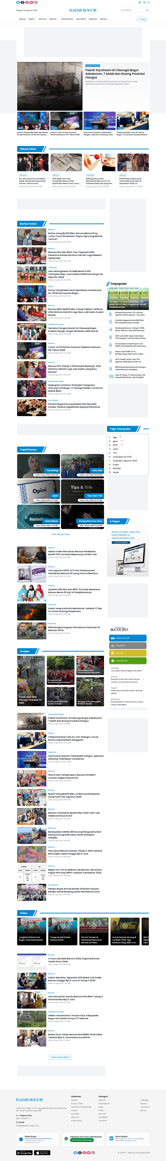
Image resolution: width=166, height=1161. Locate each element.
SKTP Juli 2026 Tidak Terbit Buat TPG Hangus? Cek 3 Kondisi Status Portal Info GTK (130, 338)
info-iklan (75, 1114)
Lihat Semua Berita (60, 1057)
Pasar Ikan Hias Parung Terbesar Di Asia (30, 699)
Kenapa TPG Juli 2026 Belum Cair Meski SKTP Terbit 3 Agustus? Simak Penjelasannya (127, 304)
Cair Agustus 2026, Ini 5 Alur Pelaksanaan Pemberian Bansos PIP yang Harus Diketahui (73, 572)
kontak (74, 1110)
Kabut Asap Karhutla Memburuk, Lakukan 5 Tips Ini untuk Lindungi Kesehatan (75, 610)
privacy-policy (77, 1103)
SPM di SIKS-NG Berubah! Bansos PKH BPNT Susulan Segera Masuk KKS (72, 776)
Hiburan (52, 19)
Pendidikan (53, 885)
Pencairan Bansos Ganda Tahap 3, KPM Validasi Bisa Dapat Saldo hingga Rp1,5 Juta (75, 852)
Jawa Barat (81, 19)
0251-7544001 (22, 1118)
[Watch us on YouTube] (31, 2)
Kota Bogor (53, 400)
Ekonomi (42, 19)
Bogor (31, 19)
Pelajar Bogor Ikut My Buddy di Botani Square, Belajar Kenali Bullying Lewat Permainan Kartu (74, 890)
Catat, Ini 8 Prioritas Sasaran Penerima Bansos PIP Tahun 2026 (65, 133)
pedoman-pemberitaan (81, 1107)
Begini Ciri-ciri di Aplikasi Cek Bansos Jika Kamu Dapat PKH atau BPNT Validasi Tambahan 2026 (75, 871)
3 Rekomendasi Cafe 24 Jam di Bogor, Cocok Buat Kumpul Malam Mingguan (132, 134)
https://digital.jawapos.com (126, 1140)
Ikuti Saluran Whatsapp (82, 1140)
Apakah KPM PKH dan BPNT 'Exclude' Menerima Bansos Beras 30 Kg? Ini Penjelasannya (74, 591)
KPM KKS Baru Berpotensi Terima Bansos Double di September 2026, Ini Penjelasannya (130, 182)
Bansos (22, 19)
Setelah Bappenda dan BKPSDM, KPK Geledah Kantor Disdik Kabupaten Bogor (129, 322)
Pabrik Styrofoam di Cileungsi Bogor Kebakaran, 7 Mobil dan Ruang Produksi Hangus (115, 73)
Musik (50, 286)
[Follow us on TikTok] (36, 2)
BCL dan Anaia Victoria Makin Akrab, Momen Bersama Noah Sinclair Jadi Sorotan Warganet (32, 182)
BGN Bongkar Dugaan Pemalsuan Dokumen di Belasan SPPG (74, 629)
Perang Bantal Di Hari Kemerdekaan (58, 702)
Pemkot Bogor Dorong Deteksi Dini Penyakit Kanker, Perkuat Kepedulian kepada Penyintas (74, 405)
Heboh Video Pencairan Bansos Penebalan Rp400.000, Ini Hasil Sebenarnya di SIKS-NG (72, 553)
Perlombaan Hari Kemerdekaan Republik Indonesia (89, 672)
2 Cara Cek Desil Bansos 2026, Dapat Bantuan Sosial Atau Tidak (74, 960)
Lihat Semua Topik (61, 534)
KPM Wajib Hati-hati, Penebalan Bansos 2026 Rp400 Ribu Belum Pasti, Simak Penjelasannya (66, 182)
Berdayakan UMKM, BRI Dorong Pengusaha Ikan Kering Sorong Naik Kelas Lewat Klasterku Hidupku (74, 834)
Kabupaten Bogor (56, 324)
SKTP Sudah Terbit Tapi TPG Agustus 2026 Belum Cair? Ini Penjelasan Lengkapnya (128, 361)
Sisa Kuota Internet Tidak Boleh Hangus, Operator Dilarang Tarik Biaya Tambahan (98, 134)
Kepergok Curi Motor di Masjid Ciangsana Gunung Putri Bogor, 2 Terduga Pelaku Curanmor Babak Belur (75, 388)
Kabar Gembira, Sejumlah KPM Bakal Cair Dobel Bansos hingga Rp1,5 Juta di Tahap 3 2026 (74, 979)
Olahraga (52, 267)
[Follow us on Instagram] (27, 2)
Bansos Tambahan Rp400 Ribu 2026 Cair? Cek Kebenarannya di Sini (74, 814)
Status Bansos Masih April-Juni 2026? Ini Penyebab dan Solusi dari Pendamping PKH (130, 346)
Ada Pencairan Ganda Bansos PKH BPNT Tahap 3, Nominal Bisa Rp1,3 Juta (75, 998)
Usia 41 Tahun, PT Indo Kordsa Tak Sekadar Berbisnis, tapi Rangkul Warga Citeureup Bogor (130, 377)
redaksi (74, 1100)
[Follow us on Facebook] (18, 2)
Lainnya (103, 19)
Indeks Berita (76, 1120)
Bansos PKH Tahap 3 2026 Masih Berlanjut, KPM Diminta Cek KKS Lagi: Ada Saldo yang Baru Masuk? (74, 369)
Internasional (67, 19)
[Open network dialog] (140, 2)
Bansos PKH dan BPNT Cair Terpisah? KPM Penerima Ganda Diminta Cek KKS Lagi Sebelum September (75, 255)
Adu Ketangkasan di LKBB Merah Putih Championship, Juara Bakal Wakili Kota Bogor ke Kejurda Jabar (75, 274)
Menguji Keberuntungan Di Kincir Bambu (89, 702)
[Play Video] (31, 925)
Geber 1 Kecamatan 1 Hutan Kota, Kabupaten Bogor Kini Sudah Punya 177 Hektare (73, 1017)
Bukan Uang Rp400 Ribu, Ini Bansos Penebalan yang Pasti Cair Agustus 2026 (74, 795)
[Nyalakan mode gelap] (148, 2)
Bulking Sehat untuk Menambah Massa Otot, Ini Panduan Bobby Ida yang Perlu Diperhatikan (99, 182)
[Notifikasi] (144, 2)
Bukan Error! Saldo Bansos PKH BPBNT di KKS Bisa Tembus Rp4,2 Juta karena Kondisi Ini (75, 1036)
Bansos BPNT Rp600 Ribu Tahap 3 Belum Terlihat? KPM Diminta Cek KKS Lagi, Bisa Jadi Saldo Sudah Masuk (75, 312)
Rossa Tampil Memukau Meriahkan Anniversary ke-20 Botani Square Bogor (32, 134)
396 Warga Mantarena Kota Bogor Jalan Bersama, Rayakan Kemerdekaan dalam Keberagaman (130, 370)
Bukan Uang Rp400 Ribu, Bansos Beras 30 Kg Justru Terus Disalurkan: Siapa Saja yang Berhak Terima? (75, 236)
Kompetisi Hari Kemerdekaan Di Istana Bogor (59, 682)
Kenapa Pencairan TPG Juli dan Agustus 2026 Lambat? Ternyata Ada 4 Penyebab (129, 314)
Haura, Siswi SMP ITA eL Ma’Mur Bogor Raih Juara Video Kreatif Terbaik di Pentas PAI (129, 353)
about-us (75, 1117)
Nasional (93, 19)
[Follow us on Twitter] (22, 2)
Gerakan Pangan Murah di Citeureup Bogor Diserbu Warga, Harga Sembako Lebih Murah (73, 330)
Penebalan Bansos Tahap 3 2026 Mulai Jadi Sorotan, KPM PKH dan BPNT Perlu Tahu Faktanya (129, 330)
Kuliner (51, 733)
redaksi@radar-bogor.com (27, 1125)
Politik (101, 1110)
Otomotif (103, 1120)
